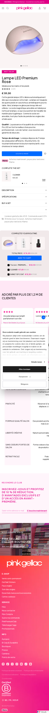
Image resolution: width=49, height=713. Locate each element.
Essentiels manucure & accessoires (16, 593)
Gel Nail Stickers (8, 582)
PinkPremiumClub (9, 621)
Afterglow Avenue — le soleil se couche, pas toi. (24, 2)
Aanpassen (23, 377)
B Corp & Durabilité (10, 642)
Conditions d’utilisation (10, 674)
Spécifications (9, 196)
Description (8, 190)
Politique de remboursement (12, 671)
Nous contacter (8, 610)
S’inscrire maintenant (37, 511)
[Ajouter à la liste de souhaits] (45, 154)
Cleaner (16, 175)
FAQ (4, 607)
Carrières (5, 653)
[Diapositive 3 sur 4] (25, 66)
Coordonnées (7, 678)
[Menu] (3, 8)
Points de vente (8, 657)
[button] (43, 712)
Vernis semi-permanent (11, 578)
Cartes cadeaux (8, 596)
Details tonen (36, 362)
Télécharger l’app (9, 625)
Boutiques (6, 646)
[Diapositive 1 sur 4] (21, 66)
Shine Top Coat (17, 274)
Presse (5, 650)
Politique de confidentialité (33, 671)
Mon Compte (7, 614)
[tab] (22, 183)
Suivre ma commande (11, 618)
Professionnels (8, 628)
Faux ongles (7, 586)
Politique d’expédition (28, 674)
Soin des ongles (8, 589)
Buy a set (6, 203)
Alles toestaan (24, 369)
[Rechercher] (7, 8)
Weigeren (24, 384)
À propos (5, 639)
